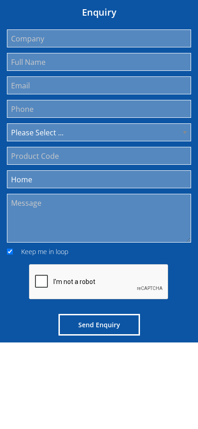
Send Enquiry (99, 324)
